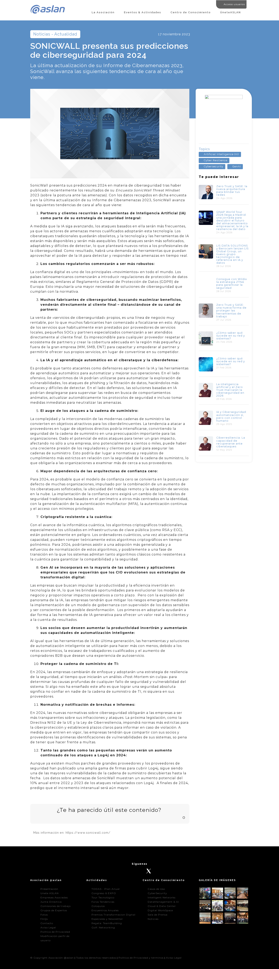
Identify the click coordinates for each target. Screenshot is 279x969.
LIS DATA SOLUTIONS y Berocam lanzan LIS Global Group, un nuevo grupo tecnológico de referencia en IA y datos (232, 254)
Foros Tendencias (103, 901)
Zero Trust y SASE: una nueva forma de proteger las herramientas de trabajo (231, 310)
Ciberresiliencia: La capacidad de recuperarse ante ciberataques (230, 442)
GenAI (236, 166)
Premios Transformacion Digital (113, 914)
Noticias (153, 918)
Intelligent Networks (161, 897)
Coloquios (98, 906)
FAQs (44, 918)
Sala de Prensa (157, 914)
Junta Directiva (51, 901)
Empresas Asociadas (54, 897)
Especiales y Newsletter (107, 918)
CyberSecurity (157, 893)
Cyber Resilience (215, 160)
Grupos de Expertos (53, 910)
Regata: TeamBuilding (107, 923)
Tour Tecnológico (103, 897)
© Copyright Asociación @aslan (52, 957)
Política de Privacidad (55, 931)
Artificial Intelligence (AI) (221, 154)
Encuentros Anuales (105, 910)
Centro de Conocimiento (191, 12)
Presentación (49, 888)
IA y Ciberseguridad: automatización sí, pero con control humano (231, 416)
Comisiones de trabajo (55, 906)
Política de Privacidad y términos (141, 957)
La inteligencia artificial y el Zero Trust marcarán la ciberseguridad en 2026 (230, 390)
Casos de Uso (156, 888)
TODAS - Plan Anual (106, 888)
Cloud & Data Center (162, 906)
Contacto (46, 923)
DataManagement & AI (163, 901)
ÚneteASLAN (230, 12)
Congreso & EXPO (104, 893)
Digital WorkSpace (160, 910)
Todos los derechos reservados (96, 957)
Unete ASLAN (49, 893)
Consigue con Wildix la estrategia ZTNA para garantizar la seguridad (231, 283)
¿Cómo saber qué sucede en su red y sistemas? (230, 335)
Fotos (44, 914)
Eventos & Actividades (142, 12)
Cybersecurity (213, 166)
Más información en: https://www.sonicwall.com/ (71, 832)
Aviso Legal (48, 927)
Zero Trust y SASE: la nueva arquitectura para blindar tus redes (231, 190)
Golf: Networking (103, 927)
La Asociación (103, 12)
